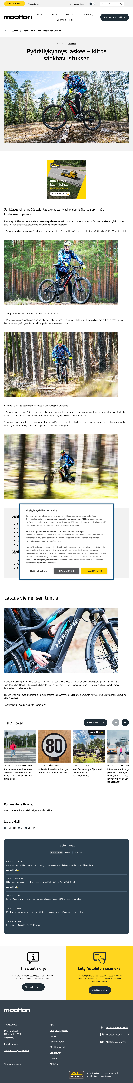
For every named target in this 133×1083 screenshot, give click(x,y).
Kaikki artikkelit (94, 722)
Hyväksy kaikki (94, 571)
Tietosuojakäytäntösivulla (45, 559)
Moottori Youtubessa (116, 1042)
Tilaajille (87, 765)
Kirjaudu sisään (78, 4)
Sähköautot (55, 1053)
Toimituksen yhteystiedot (16, 1050)
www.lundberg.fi (58, 425)
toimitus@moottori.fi (14, 1044)
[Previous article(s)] (116, 722)
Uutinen (15, 31)
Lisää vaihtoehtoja (38, 571)
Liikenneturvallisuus (23, 765)
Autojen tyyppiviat (59, 1030)
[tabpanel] (66, 893)
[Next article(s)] (125, 722)
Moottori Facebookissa (117, 1027)
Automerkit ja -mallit (113, 17)
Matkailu (54, 1064)
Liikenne (72, 43)
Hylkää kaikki (66, 571)
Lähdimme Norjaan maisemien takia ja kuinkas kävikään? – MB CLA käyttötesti (40, 882)
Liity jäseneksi (98, 990)
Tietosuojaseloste (13, 1064)
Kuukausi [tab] (77, 852)
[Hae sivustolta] (121, 4)
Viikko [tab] (68, 852)
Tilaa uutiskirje (33, 4)
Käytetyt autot (57, 1041)
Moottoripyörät (57, 1047)
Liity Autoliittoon (13, 3)
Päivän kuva (54, 765)
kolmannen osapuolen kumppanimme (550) (67, 519)
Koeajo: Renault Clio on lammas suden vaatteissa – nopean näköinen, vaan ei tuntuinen (44, 899)
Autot (52, 1025)
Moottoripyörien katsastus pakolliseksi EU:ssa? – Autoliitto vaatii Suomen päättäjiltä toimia (46, 912)
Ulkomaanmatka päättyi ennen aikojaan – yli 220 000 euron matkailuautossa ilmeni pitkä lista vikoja (49, 865)
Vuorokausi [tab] (56, 852)
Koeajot (53, 1036)
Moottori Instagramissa (117, 1034)
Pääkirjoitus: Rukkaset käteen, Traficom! (23, 925)
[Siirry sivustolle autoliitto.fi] (76, 1075)
